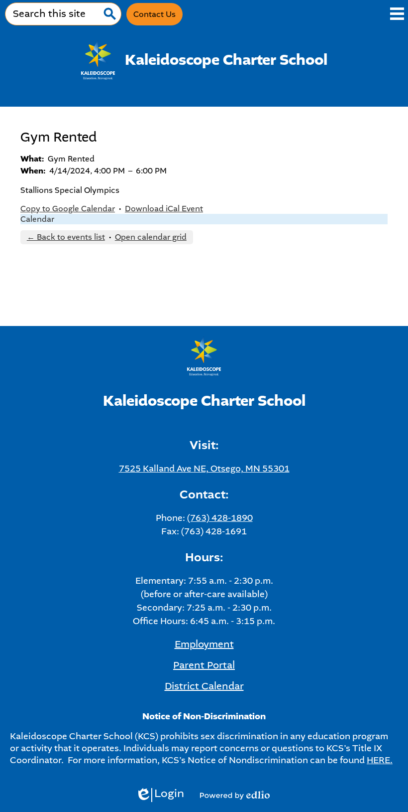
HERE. (380, 760)
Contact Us (154, 14)
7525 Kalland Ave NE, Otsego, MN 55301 (204, 469)
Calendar (37, 219)
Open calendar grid (151, 237)
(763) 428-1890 (220, 518)
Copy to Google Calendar (67, 208)
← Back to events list (66, 237)
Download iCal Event (164, 208)
